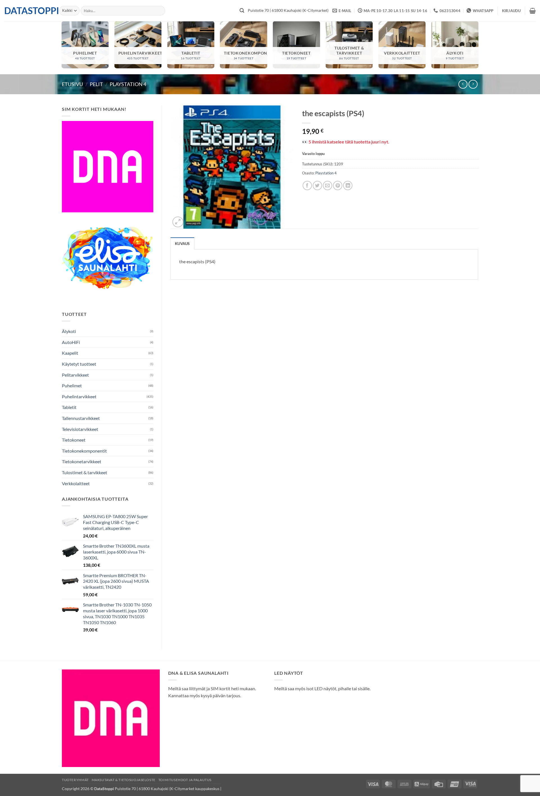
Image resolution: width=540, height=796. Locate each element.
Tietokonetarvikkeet (81, 461)
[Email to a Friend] (327, 185)
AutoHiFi (71, 342)
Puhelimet (72, 385)
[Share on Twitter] (317, 185)
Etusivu (72, 84)
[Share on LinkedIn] (347, 185)
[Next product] (462, 84)
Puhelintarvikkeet (79, 396)
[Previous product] (473, 84)
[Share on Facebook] (307, 185)
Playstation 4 (128, 84)
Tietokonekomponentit (84, 450)
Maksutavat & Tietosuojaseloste (124, 780)
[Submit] (242, 10)
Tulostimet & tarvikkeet (84, 472)
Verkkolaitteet (76, 483)
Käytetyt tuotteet (79, 363)
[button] (511, 10)
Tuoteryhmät (75, 780)
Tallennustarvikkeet (81, 418)
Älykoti (69, 331)
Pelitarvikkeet (75, 374)
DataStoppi (27, 10)
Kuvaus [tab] (182, 243)
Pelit (96, 84)
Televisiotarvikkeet (80, 429)
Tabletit (69, 407)
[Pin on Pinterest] (337, 185)
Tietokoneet (74, 439)
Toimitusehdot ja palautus (185, 780)
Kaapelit (70, 353)
